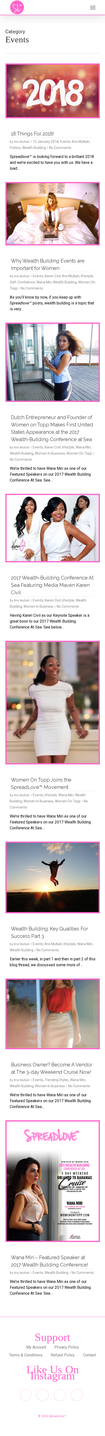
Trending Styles (57, 1080)
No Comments (60, 148)
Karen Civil (53, 276)
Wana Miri (44, 282)
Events (65, 142)
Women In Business (50, 453)
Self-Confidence (22, 282)
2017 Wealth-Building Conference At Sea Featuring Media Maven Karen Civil (52, 585)
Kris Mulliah (22, 142)
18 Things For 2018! (32, 134)
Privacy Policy (66, 1347)
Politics (15, 148)
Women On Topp (79, 453)
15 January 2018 (46, 142)
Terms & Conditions (25, 1355)
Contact (89, 1355)
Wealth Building (34, 148)
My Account (36, 1347)
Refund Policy (63, 1355)
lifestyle (87, 276)
